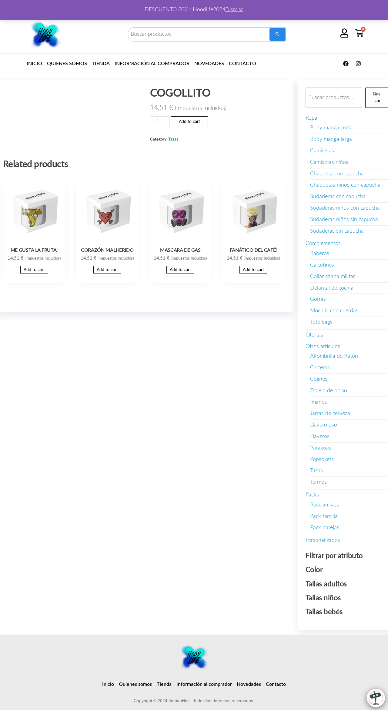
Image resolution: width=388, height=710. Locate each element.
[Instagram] (358, 63)
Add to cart (189, 122)
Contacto (242, 63)
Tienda (101, 63)
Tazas (173, 139)
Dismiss (234, 9)
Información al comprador (152, 63)
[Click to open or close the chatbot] (376, 698)
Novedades (209, 63)
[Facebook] (345, 63)
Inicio (34, 63)
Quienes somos (67, 63)
